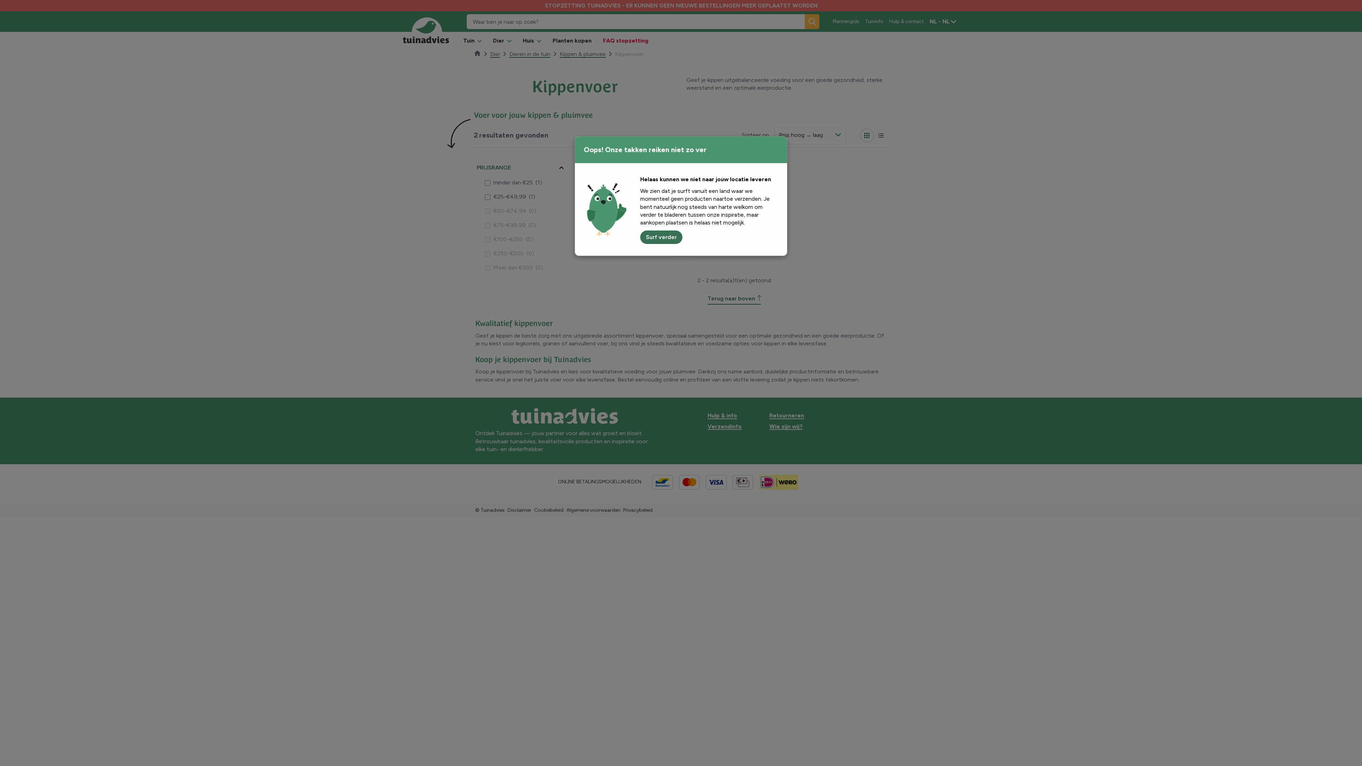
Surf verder (661, 237)
